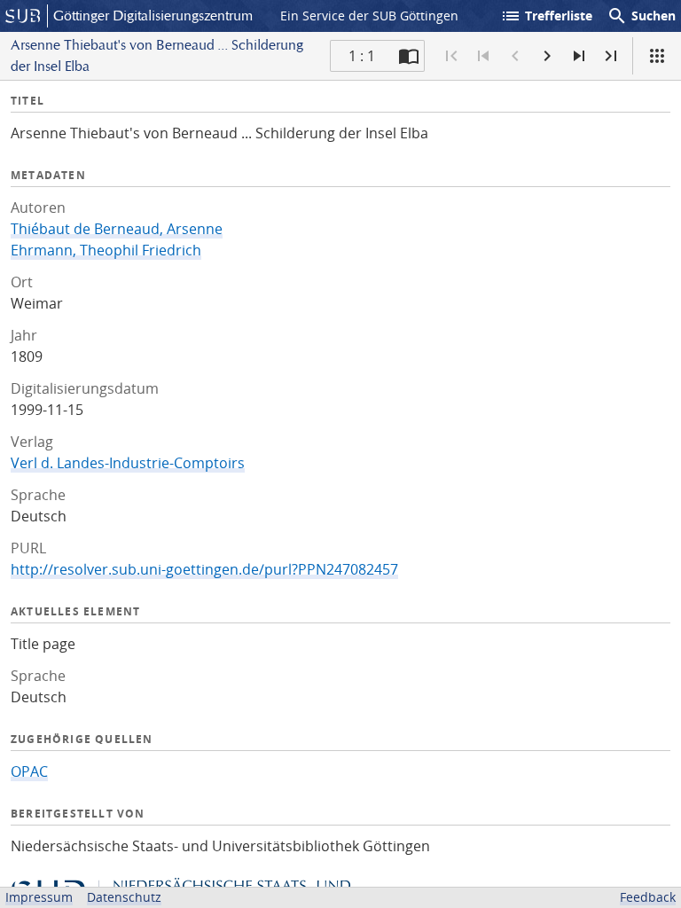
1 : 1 (361, 56)
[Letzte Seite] (611, 56)
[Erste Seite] (451, 56)
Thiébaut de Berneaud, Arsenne (117, 229)
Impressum (39, 896)
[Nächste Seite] (547, 56)
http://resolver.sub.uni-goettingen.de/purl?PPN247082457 (204, 569)
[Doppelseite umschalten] (409, 56)
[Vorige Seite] (515, 56)
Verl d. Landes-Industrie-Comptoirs (128, 463)
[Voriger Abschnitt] (483, 56)
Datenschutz (124, 896)
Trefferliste (546, 16)
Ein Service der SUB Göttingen (369, 15)
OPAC (29, 771)
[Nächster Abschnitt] (579, 56)
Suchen (641, 16)
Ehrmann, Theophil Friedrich (106, 250)
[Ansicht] (657, 55)
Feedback (648, 896)
